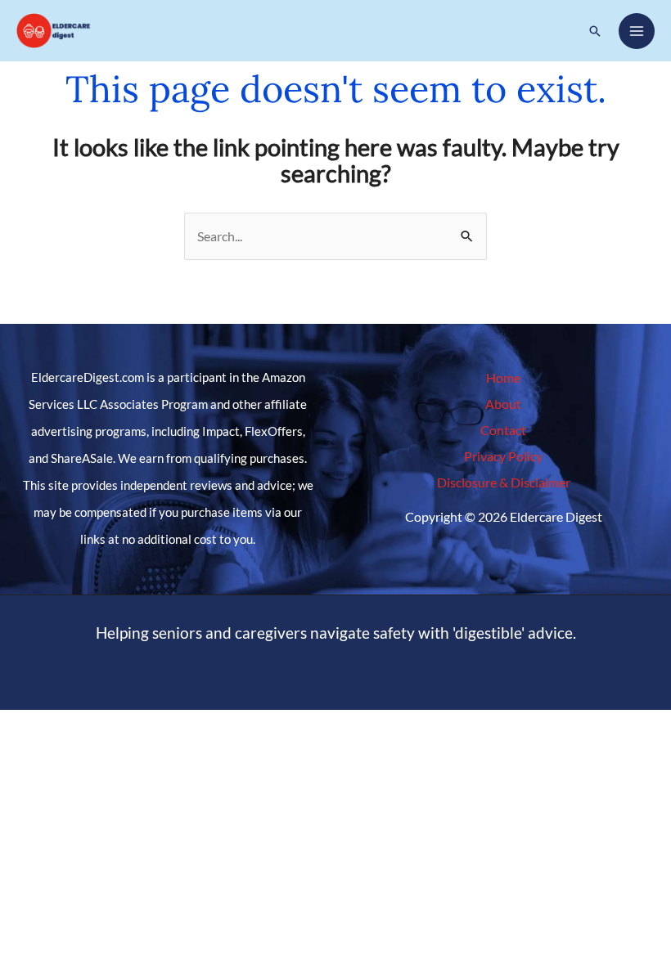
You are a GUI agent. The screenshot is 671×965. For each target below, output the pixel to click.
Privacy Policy (503, 456)
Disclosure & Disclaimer (503, 482)
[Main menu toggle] (637, 31)
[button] (595, 31)
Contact (503, 430)
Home (503, 377)
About (503, 403)
